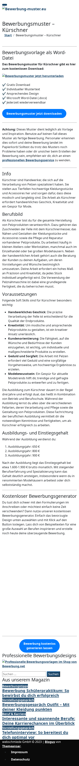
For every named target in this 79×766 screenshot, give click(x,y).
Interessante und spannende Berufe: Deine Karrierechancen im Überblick (38, 721)
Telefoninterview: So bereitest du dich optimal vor (35, 735)
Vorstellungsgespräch (18, 700)
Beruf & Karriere (14, 714)
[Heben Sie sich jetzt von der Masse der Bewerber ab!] (39, 664)
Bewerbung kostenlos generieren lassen (39, 646)
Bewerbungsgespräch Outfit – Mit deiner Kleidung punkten (35, 707)
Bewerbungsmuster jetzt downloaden (34, 114)
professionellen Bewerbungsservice (28, 160)
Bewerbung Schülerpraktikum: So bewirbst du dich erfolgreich (35, 693)
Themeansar (11, 746)
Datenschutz (20, 759)
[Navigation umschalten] (4, 5)
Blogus (50, 742)
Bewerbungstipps (15, 686)
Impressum (19, 752)
